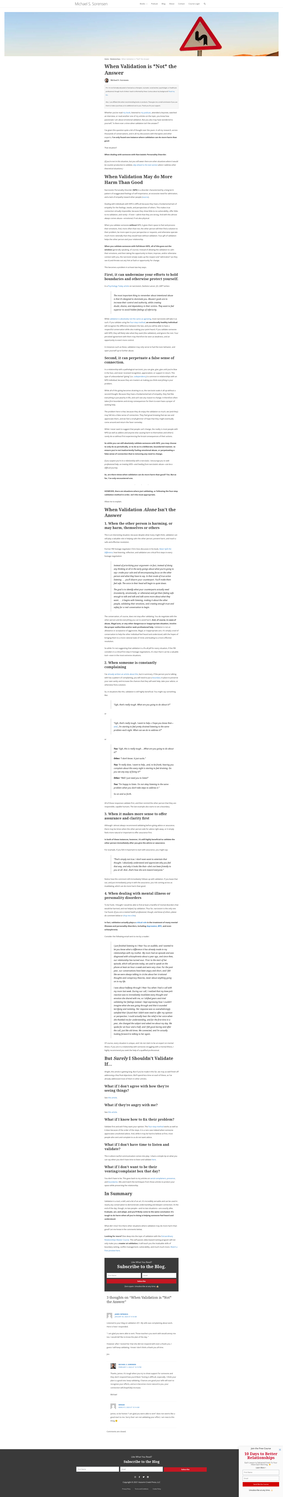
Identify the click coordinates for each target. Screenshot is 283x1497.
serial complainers (158, 1178)
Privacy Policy (126, 1489)
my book (126, 112)
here (154, 1159)
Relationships (115, 59)
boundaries (113, 1182)
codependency (140, 376)
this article (112, 1097)
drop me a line (129, 915)
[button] (205, 4)
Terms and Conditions (141, 1489)
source (145, 197)
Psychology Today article (118, 286)
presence (171, 1178)
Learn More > (261, 1468)
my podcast (146, 112)
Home (106, 59)
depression (152, 926)
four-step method (137, 322)
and (115, 726)
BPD (160, 926)
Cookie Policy (157, 1489)
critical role (141, 922)
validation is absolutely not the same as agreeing (130, 319)
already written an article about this (123, 674)
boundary (156, 677)
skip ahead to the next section (145, 165)
